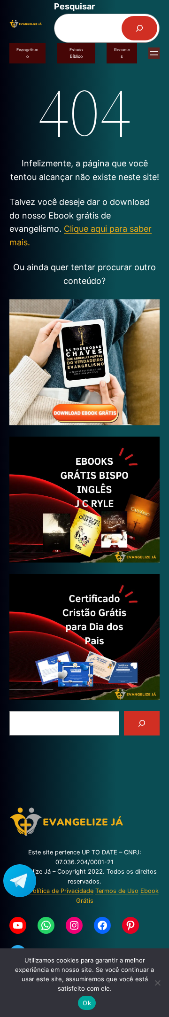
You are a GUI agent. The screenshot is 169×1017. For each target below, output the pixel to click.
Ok (87, 1003)
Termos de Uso (116, 890)
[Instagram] (74, 925)
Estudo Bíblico (76, 53)
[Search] (142, 723)
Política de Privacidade (61, 890)
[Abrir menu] (154, 53)
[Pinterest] (130, 925)
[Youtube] (17, 925)
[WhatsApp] (46, 925)
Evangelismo (27, 53)
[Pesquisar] (139, 28)
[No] (157, 982)
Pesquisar (74, 6)
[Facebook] (102, 925)
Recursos (122, 53)
